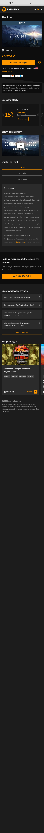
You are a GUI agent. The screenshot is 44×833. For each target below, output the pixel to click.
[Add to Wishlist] (39, 62)
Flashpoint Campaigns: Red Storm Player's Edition (17, 370)
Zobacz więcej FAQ (22, 332)
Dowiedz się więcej (19, 90)
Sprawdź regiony (7, 71)
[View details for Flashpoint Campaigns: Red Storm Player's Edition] (20, 354)
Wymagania (22, 179)
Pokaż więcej (20, 242)
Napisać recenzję (22, 276)
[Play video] (20, 145)
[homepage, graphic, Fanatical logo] (11, 9)
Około (22, 167)
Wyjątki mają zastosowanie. (26, 115)
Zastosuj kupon (23, 119)
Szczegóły (22, 173)
